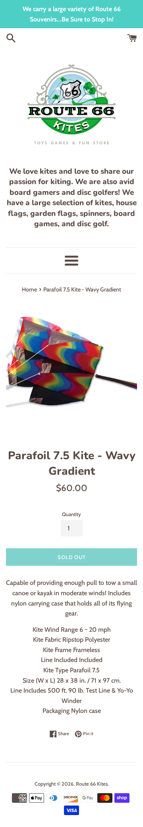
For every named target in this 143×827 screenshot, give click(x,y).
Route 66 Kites (92, 784)
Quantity (71, 514)
